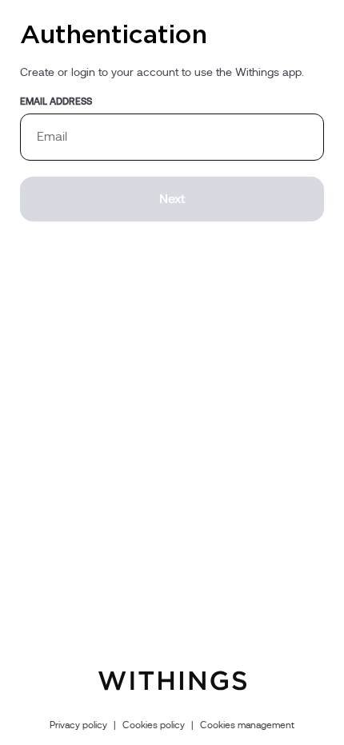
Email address (56, 101)
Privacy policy (78, 725)
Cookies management (247, 725)
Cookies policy (153, 725)
